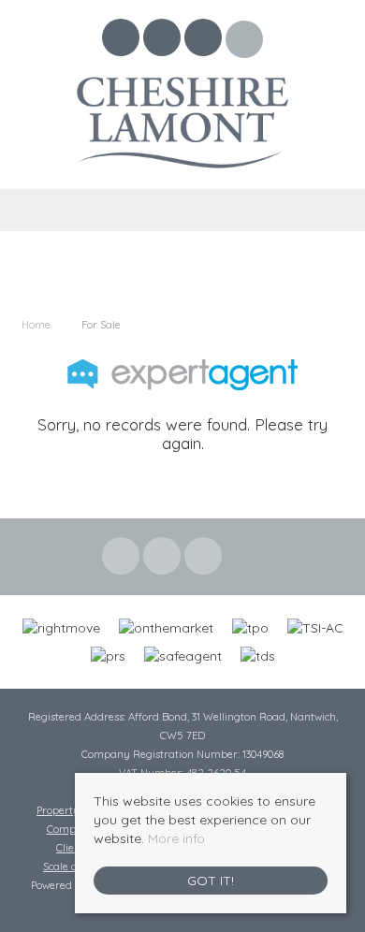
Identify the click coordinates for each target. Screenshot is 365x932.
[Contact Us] (244, 39)
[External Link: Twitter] (163, 40)
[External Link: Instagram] (205, 40)
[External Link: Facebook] (122, 40)
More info (176, 838)
